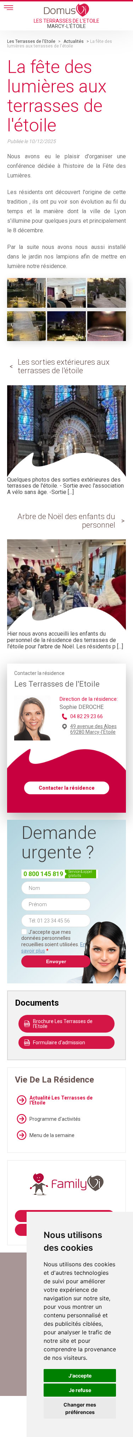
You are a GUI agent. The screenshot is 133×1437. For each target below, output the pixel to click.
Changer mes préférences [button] (79, 1408)
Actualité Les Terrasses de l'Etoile (61, 1100)
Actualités (73, 41)
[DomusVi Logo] (66, 9)
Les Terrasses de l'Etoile (31, 41)
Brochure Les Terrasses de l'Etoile (63, 1023)
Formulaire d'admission (59, 1042)
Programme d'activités (55, 1119)
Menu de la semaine (51, 1135)
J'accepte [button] (80, 1376)
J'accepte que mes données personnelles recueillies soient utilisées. (53, 941)
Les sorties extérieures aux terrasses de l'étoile (64, 366)
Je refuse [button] (80, 1390)
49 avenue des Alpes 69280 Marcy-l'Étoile (93, 729)
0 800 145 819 (43, 873)
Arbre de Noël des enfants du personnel (66, 520)
